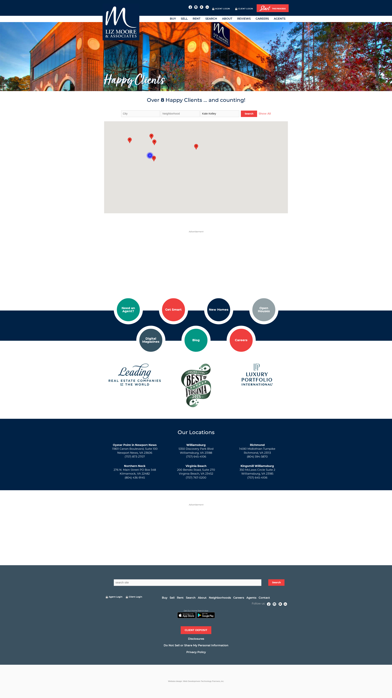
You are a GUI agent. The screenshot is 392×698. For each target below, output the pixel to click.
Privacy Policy (196, 652)
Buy (173, 18)
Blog (196, 340)
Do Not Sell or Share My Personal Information (196, 645)
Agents (279, 18)
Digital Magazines (150, 340)
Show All (265, 113)
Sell (184, 18)
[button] (154, 158)
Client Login (245, 9)
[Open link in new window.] (190, 7)
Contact (264, 597)
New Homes (218, 309)
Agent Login (222, 9)
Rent (196, 18)
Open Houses (264, 310)
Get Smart (173, 309)
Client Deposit (196, 630)
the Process (273, 8)
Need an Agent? (128, 310)
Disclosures (196, 639)
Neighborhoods (220, 597)
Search (211, 18)
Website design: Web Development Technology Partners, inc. (196, 681)
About (227, 18)
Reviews (244, 18)
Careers (262, 18)
